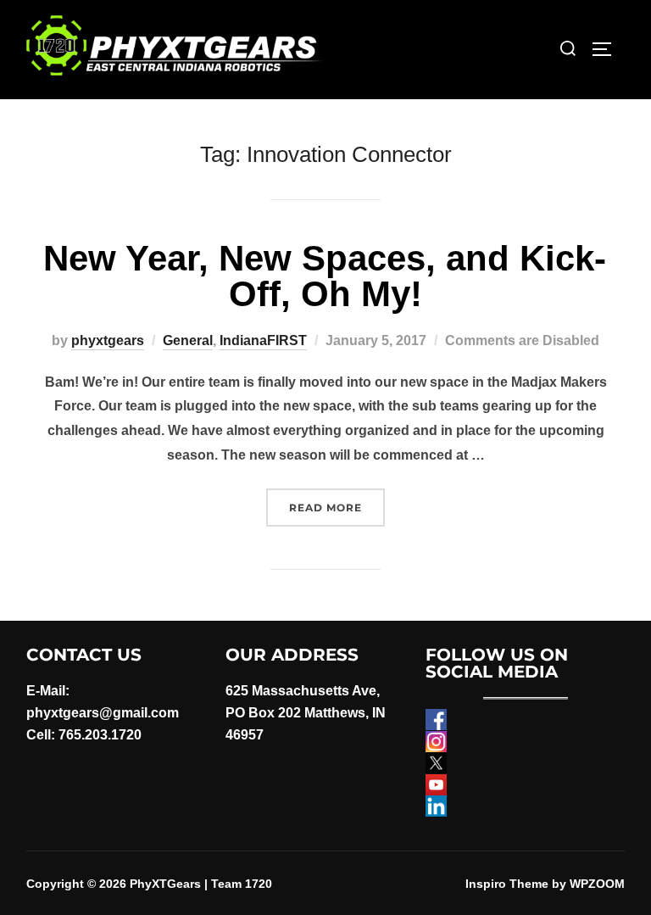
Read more (337, 507)
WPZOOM (597, 883)
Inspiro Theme (506, 883)
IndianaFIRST (263, 340)
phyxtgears (107, 340)
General (188, 340)
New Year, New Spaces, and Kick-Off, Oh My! (324, 276)
